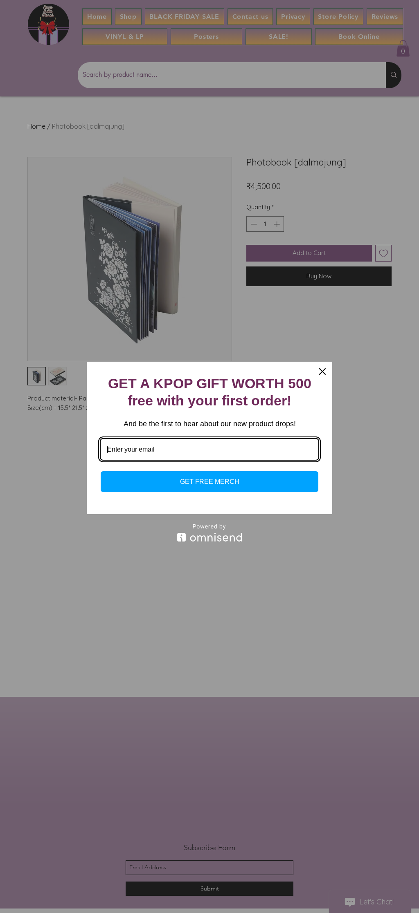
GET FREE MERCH (209, 481)
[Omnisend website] (209, 532)
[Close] (322, 371)
